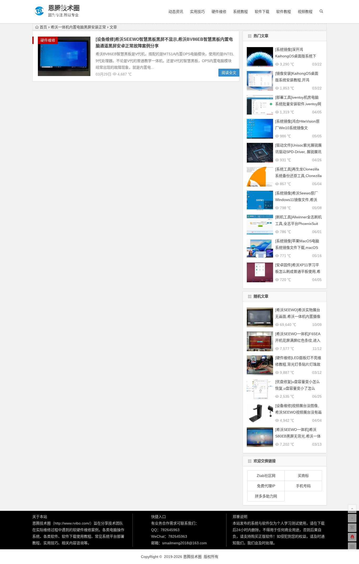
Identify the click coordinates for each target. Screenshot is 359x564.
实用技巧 (197, 11)
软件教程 (283, 11)
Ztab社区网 (266, 476)
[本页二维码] (352, 546)
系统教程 (240, 11)
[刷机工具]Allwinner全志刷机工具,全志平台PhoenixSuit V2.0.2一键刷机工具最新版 (298, 223)
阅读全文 (229, 72)
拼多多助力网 (266, 496)
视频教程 (305, 11)
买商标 (303, 476)
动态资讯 (175, 11)
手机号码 (303, 486)
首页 (43, 27)
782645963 (170, 530)
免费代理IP (266, 486)
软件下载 (262, 11)
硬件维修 (219, 11)
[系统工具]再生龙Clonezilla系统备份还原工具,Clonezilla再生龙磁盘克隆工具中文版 (298, 175)
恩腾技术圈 (64, 8)
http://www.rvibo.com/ (72, 523)
